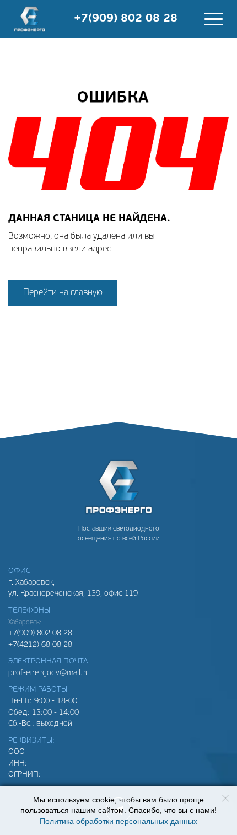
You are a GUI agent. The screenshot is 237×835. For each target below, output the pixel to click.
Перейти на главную (63, 292)
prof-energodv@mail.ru (49, 673)
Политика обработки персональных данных (118, 821)
